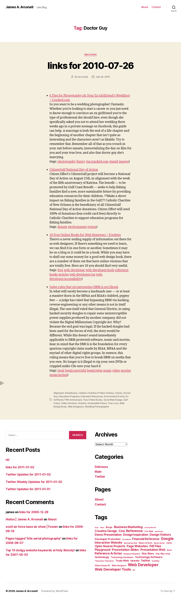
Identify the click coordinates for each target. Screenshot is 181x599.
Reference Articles (108, 553)
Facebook (126, 539)
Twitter (100, 476)
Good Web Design (113, 399)
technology (102, 557)
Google (167, 538)
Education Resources (92, 396)
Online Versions (69, 403)
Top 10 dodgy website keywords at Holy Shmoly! (40, 550)
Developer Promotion (108, 539)
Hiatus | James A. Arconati (24, 519)
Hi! (7, 460)
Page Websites (137, 546)
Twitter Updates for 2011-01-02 (28, 474)
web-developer (74, 270)
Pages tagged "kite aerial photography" (34, 538)
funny (80, 161)
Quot (169, 550)
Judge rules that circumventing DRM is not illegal (83, 287)
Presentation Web (152, 549)
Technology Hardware (122, 557)
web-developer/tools (100, 270)
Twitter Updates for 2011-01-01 (28, 489)
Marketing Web (130, 543)
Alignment (58, 393)
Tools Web (122, 560)
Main (98, 471)
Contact (156, 7)
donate (62, 227)
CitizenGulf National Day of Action (73, 170)
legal (61, 371)
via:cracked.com (97, 161)
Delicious (90, 54)
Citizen (118, 393)
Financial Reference (145, 539)
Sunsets (82, 403)
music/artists (58, 375)
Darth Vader (159, 531)
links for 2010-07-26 (90, 65)
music (107, 371)
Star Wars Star (163, 553)
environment (77, 227)
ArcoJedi (83, 76)
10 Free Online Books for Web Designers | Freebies (85, 235)
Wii (133, 570)
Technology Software (148, 557)
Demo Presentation (108, 534)
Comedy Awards (150, 527)
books (53, 274)
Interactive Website (108, 542)
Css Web (148, 531)
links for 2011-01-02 (20, 467)
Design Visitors (160, 534)
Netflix (169, 543)
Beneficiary (71, 393)
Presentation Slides (125, 549)
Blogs (109, 527)
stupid (113, 161)
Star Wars (148, 553)
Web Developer (143, 564)
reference (122, 270)
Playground (102, 549)
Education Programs (69, 396)
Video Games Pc (102, 565)
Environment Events (114, 396)
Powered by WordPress (54, 590)
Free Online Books (92, 399)
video (116, 371)
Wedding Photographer (97, 406)
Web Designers (76, 406)
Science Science (131, 553)
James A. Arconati (19, 7)
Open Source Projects (110, 546)
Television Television (104, 561)
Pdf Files (155, 546)
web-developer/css (82, 274)
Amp (96, 527)
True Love (113, 403)
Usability (155, 561)
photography (67, 161)
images (124, 161)
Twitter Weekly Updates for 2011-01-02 (34, 482)
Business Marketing (128, 527)
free (60, 270)
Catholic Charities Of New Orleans (96, 393)
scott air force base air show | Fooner (32, 526)
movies (126, 371)
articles (63, 274)
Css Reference (131, 531)
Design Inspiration (135, 534)
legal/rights (95, 371)
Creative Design (106, 531)
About (144, 7)
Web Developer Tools (113, 569)
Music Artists (145, 543)
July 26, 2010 (103, 76)
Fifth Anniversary (73, 399)
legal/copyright (75, 371)
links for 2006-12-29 (34, 512)
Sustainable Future (97, 403)
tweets (134, 560)
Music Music (159, 543)
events (91, 227)
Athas (102, 527)
